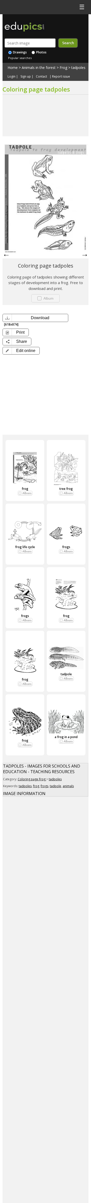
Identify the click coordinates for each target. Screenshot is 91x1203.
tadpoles (78, 67)
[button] (21, 351)
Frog (63, 67)
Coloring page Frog (32, 779)
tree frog (66, 489)
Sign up (25, 76)
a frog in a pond (66, 737)
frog (25, 489)
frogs (66, 547)
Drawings (19, 52)
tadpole (66, 674)
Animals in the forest (39, 67)
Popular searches (20, 58)
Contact (41, 76)
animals (68, 786)
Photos (41, 52)
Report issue (61, 76)
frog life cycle (25, 547)
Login (11, 76)
